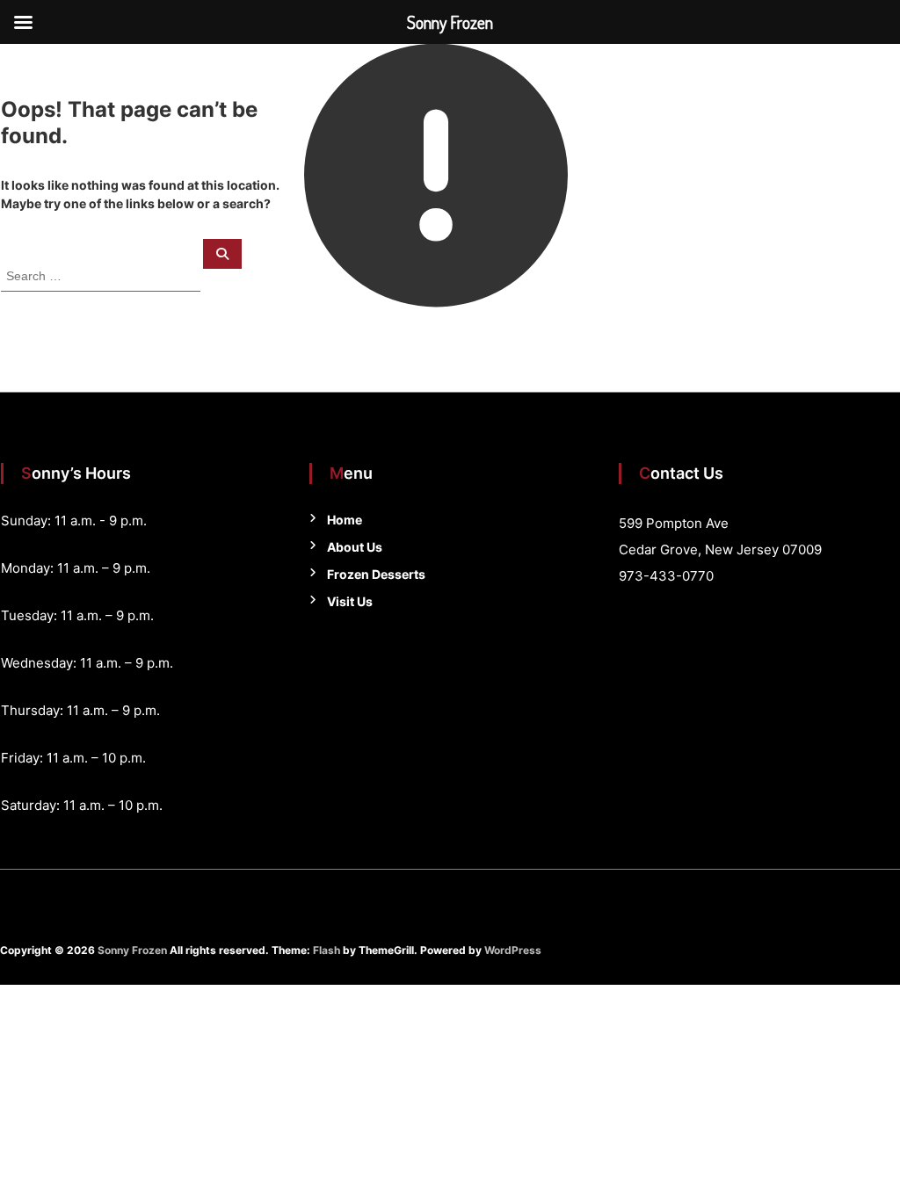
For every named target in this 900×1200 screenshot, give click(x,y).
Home (344, 519)
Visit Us (350, 601)
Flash (326, 950)
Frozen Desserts (376, 574)
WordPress (512, 950)
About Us (354, 546)
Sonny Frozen (132, 950)
